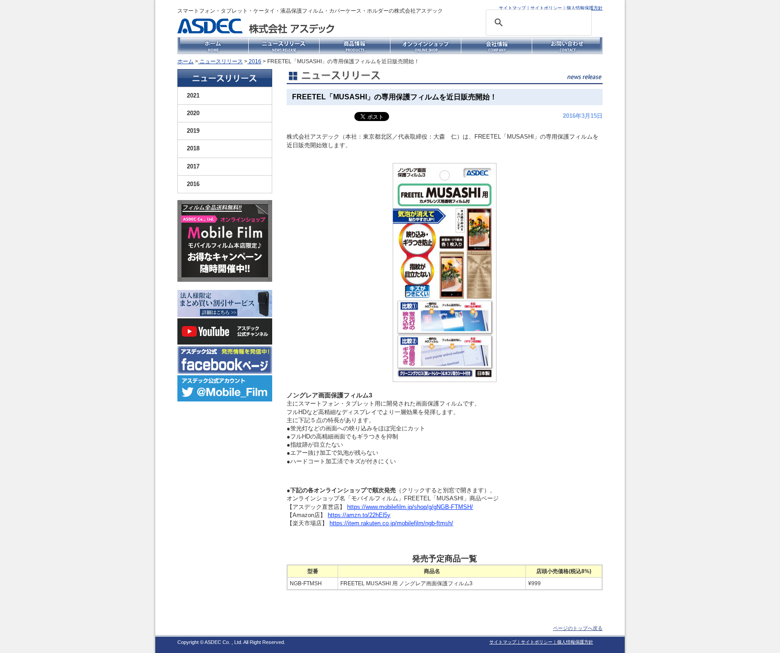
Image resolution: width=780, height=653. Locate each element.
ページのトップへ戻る (578, 628)
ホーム (185, 61)
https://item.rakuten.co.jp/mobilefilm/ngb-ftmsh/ (391, 523)
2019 (193, 130)
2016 (254, 61)
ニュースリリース (220, 61)
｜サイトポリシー (544, 7)
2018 (193, 148)
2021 (193, 95)
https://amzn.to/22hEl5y (359, 515)
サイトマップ (512, 7)
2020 (193, 113)
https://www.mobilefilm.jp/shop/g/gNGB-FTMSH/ (410, 507)
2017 (193, 166)
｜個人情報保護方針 (582, 7)
